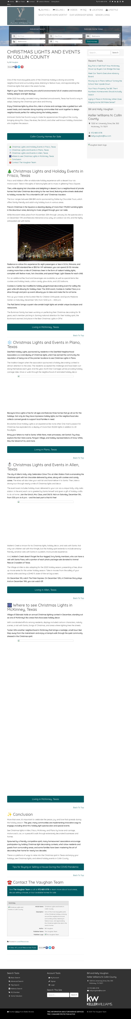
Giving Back (55, 1)
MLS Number (15, 992)
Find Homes (92, 41)
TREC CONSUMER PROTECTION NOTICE (61, 1014)
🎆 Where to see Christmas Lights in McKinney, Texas (31, 156)
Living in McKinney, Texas (45, 327)
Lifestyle (113, 10)
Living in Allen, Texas (45, 589)
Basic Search (15, 978)
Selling (59, 10)
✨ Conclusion (15, 159)
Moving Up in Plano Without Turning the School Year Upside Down (105, 82)
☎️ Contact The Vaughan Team (22, 162)
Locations (97, 10)
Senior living (102, 15)
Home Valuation (16, 996)
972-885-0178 (102, 1)
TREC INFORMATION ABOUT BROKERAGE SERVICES (65, 1012)
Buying (45, 10)
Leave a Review (43, 1)
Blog (8, 4)
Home (11, 1)
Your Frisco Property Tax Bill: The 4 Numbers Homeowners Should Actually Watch (105, 91)
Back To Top (78, 335)
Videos (73, 10)
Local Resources (23, 942)
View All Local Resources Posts (23, 947)
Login (52, 985)
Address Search (16, 989)
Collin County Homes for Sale (45, 136)
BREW (17, 1012)
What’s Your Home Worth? (52, 15)
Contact (32, 1)
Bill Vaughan (13, 62)
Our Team (21, 1)
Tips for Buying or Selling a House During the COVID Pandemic (45, 866)
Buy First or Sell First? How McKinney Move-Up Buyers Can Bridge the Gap (104, 67)
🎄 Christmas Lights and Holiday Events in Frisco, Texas (32, 147)
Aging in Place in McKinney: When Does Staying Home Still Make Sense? (105, 100)
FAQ (84, 10)
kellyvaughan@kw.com (101, 136)
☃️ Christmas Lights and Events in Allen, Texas (28, 153)
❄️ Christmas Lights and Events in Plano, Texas (29, 150)
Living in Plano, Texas (45, 449)
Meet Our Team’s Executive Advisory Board (103, 75)
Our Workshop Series (81, 15)
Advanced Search (37, 29)
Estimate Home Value (93, 29)
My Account (54, 978)
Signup (52, 981)
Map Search (14, 985)
